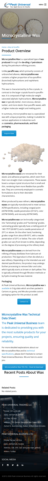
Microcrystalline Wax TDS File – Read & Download (24, 367)
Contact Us (24, 302)
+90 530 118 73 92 (15, 440)
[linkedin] (23, 465)
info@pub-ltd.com (16, 444)
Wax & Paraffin (13, 47)
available (5, 288)
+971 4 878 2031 (15, 411)
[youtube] (18, 465)
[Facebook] (4, 465)
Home (4, 47)
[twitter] (14, 465)
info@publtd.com (16, 415)
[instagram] (9, 465)
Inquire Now (9, 133)
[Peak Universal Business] (19, 4)
